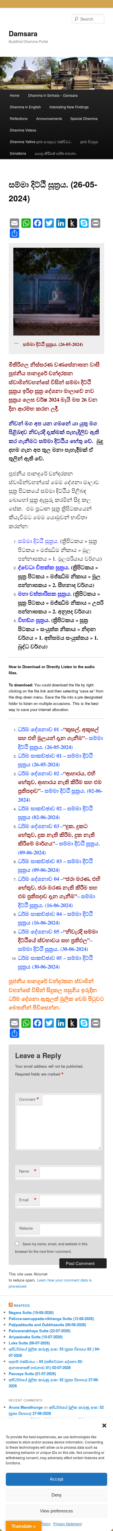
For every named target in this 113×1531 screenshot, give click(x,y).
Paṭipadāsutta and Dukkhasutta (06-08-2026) (47, 1324)
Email (28, 1199)
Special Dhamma (84, 118)
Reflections (19, 118)
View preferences (56, 1510)
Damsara (23, 33)
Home (14, 95)
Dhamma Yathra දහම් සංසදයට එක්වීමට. (41, 141)
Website (26, 1228)
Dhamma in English (25, 106)
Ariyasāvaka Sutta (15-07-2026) (36, 1336)
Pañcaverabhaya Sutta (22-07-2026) (39, 1330)
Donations (18, 153)
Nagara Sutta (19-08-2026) (31, 1312)
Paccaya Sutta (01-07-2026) (32, 1373)
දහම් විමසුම (89, 141)
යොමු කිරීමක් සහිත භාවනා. (55, 153)
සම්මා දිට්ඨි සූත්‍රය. (38, 540)
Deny (57, 1494)
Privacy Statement (67, 1523)
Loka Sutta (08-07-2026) (29, 1343)
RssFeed (22, 1306)
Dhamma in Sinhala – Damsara (53, 95)
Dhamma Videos (23, 129)
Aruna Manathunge (26, 1407)
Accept (56, 1479)
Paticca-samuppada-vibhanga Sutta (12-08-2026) (51, 1318)
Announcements (49, 118)
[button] (104, 1425)
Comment (29, 1099)
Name (28, 1171)
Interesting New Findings (69, 106)
